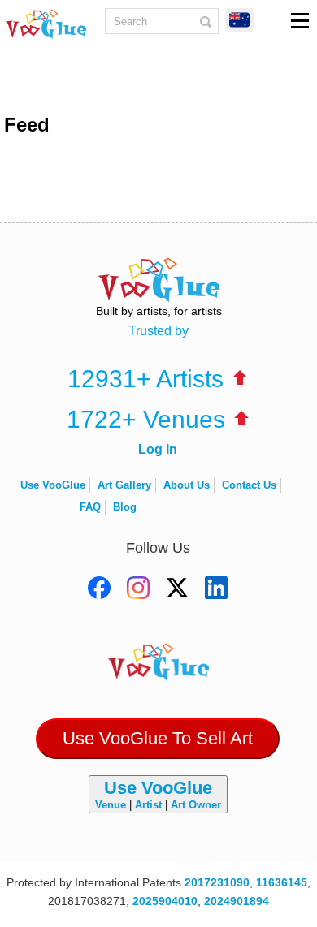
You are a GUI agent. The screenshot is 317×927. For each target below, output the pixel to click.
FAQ (90, 507)
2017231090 (217, 882)
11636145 (281, 882)
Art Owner (196, 805)
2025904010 (165, 901)
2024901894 (236, 901)
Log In (157, 449)
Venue (110, 805)
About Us (186, 485)
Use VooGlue (52, 485)
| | (158, 794)
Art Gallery (124, 485)
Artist (148, 805)
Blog (125, 507)
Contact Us (249, 485)
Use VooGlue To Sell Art (158, 738)
